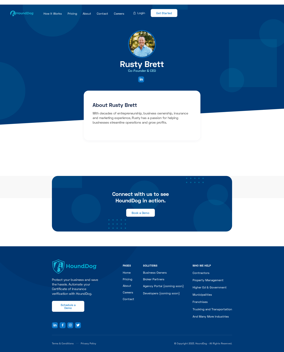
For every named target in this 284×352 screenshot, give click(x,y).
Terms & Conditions (63, 343)
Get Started (164, 13)
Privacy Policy (88, 343)
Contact (102, 13)
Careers (119, 13)
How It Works (52, 13)
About (87, 13)
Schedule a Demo (68, 306)
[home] (21, 13)
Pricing (72, 13)
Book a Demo (140, 213)
